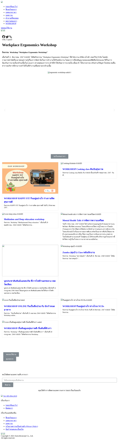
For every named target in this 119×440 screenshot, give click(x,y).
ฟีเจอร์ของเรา (11, 9)
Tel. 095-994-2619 (10, 396)
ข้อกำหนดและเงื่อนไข (14, 429)
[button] (59, 156)
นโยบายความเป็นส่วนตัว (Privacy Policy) (22, 426)
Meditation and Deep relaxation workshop (24, 219)
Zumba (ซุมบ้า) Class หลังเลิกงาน (79, 252)
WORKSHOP (11, 23)
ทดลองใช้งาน (6, 28)
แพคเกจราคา (11, 12)
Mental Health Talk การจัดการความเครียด (83, 220)
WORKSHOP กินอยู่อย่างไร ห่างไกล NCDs (83, 306)
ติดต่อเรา (9, 408)
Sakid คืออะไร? (12, 7)
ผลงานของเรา (11, 21)
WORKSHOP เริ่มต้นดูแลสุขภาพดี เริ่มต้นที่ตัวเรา (27, 328)
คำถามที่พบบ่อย (12, 18)
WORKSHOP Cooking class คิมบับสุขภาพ (83, 169)
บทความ (9, 15)
